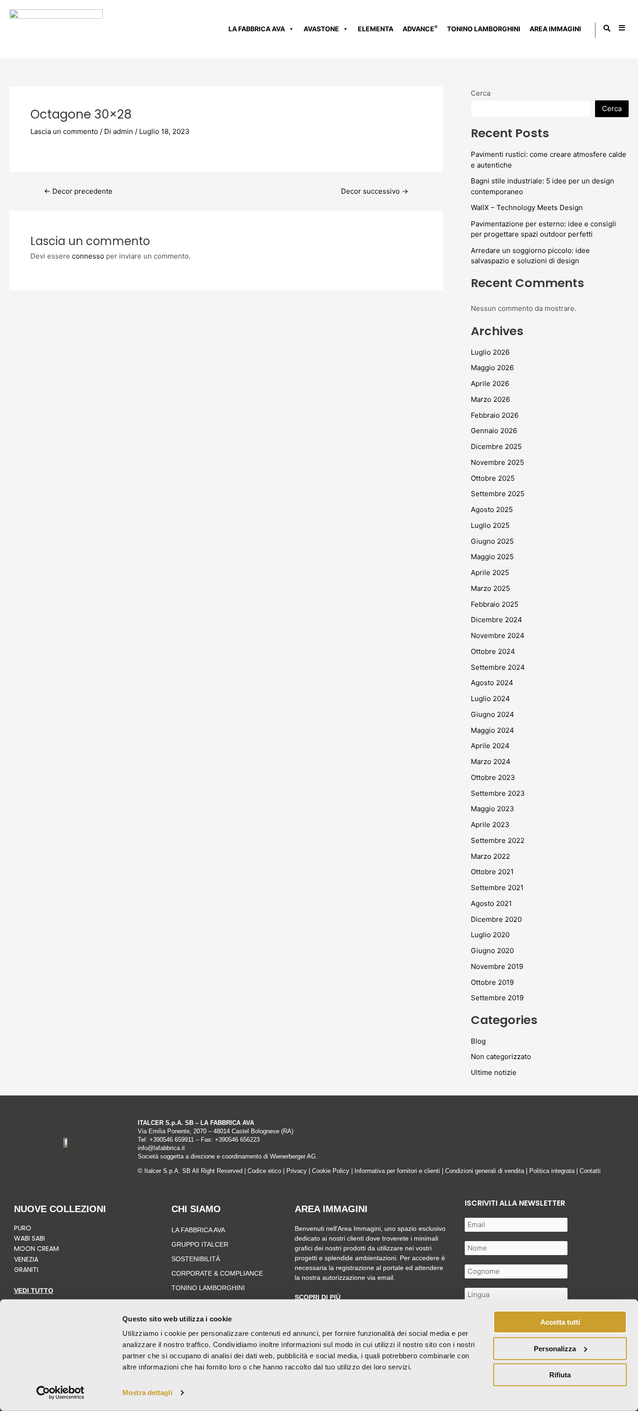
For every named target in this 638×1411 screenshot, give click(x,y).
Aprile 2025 (490, 572)
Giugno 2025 (492, 541)
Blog (478, 1041)
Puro (22, 1228)
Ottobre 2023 (493, 777)
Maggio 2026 (492, 367)
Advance (420, 28)
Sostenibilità (195, 1259)
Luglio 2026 (490, 352)
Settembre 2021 (497, 887)
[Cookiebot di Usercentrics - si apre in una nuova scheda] (60, 1393)
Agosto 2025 (492, 509)
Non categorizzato (501, 1056)
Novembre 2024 (498, 635)
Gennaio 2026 (494, 430)
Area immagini (555, 29)
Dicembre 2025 (496, 446)
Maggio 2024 (492, 730)
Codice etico (264, 1170)
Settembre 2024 (498, 667)
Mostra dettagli (147, 1393)
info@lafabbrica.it (161, 1147)
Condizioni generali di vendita (484, 1170)
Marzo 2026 (490, 399)
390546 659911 (173, 1139)
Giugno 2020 (492, 950)
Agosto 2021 (491, 903)
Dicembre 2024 (496, 619)
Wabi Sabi (29, 1238)
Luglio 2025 (490, 525)
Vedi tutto (33, 1290)
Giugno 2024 (492, 714)
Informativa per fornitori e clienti (398, 1170)
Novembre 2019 (497, 966)
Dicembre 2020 (496, 919)
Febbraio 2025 (494, 604)
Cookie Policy (330, 1170)
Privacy (296, 1170)
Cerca (480, 93)
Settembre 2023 (498, 793)
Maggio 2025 (492, 556)
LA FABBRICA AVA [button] (256, 29)
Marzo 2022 (490, 856)
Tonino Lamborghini (483, 29)
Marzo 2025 (490, 588)
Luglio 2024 (490, 698)
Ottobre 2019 (492, 982)
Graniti (27, 1269)
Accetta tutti (560, 1322)
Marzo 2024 (490, 761)
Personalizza (555, 1348)
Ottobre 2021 (492, 871)
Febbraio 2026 (494, 415)
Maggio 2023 (492, 808)
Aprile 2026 (490, 383)
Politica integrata (551, 1170)
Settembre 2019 (497, 997)
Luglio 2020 (490, 934)
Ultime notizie (494, 1072)
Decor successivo (374, 191)
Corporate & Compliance (217, 1273)
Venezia (26, 1259)
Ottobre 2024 (493, 651)
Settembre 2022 (498, 840)
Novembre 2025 (497, 462)
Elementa (375, 29)
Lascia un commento (64, 131)
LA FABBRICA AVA (198, 1230)
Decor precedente (78, 191)
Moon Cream (36, 1248)
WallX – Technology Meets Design (527, 207)
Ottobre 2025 (493, 478)
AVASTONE (321, 29)
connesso (88, 256)
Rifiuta (560, 1375)
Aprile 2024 (490, 745)
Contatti (590, 1170)
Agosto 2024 (492, 682)
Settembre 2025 (498, 493)
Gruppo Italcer (199, 1244)
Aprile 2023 (490, 824)
